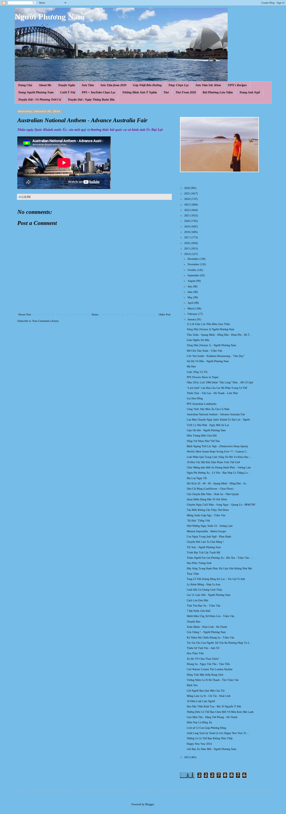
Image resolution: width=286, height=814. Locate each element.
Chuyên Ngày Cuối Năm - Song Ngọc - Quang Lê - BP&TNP (221, 504)
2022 (187, 210)
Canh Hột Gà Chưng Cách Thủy (204, 589)
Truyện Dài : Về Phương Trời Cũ (39, 99)
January (192, 319)
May (190, 297)
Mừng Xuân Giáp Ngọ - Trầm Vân (206, 515)
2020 (187, 221)
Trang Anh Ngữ (249, 92)
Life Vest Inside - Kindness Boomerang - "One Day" (216, 356)
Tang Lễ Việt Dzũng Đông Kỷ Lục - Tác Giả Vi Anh (216, 579)
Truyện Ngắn (66, 85)
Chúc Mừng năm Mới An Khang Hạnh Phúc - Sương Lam (219, 467)
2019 (187, 226)
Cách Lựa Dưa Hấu (197, 600)
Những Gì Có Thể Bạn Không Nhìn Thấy (210, 738)
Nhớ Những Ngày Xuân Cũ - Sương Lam (209, 525)
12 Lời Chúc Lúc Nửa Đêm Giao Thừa (208, 324)
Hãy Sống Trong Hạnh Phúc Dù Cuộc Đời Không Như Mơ (219, 568)
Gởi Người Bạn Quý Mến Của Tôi (206, 690)
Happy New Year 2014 (199, 743)
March (191, 308)
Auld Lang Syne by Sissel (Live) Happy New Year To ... (218, 733)
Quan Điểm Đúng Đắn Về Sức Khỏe (207, 499)
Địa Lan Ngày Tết (197, 478)
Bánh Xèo (192, 685)
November (194, 264)
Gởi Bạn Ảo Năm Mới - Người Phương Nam (211, 749)
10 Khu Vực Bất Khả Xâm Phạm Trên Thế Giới (213, 462)
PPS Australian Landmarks (201, 403)
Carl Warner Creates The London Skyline (209, 669)
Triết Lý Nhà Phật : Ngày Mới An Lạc (208, 425)
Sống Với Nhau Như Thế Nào (203, 441)
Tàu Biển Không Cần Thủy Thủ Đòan (208, 509)
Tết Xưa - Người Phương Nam (204, 547)
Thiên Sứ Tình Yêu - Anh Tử (203, 648)
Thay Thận (193, 573)
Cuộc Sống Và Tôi (197, 372)
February (193, 314)
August (192, 280)
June (190, 292)
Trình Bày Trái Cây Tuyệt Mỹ (203, 552)
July (190, 286)
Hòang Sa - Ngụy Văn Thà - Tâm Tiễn (208, 664)
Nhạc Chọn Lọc (178, 85)
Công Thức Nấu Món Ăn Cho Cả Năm (208, 409)
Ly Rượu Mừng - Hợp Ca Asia (203, 584)
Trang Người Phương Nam (36, 92)
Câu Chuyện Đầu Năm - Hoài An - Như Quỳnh (213, 494)
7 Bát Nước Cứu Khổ (198, 610)
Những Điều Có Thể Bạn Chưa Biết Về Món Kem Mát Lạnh (220, 711)
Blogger (149, 804)
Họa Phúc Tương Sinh (199, 563)
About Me (45, 85)
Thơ (166, 92)
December (193, 258)
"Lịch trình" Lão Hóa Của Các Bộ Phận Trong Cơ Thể (217, 387)
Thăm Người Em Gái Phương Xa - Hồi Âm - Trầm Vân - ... (220, 557)
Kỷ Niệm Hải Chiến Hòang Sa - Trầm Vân (210, 637)
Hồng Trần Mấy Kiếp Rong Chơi (205, 674)
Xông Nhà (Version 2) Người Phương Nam (210, 329)
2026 (187, 188)
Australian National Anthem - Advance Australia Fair (216, 414)
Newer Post (24, 314)
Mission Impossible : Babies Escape (206, 531)
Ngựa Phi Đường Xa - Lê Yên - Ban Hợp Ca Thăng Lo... (218, 472)
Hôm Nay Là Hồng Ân (199, 722)
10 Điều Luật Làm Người (201, 701)
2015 (187, 248)
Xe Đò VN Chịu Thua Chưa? (203, 658)
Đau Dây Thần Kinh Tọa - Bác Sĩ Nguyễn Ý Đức (214, 706)
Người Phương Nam (50, 16)
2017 (187, 237)
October (192, 270)
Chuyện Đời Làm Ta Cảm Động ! (205, 541)
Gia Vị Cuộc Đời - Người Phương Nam (208, 595)
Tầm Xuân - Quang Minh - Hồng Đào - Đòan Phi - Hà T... (219, 334)
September (194, 275)
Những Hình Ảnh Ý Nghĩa (139, 92)
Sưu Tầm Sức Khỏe (208, 85)
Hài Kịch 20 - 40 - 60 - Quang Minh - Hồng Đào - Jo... (217, 483)
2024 (187, 199)
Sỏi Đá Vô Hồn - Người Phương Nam (208, 361)
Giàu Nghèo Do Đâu (198, 340)
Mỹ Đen (191, 366)
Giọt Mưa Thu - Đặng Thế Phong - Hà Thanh (212, 717)
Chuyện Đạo (193, 621)
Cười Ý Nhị (67, 92)
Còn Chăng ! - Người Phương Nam (206, 632)
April (191, 302)
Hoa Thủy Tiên (195, 653)
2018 (187, 232)
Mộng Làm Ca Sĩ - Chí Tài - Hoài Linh (209, 696)
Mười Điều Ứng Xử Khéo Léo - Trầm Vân (210, 616)
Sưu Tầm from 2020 (113, 85)
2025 (187, 193)
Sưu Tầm (88, 85)
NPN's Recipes (237, 85)
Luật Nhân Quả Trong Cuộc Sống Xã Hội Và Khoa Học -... (220, 457)
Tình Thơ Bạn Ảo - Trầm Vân (203, 605)
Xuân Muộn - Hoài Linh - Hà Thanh (207, 626)
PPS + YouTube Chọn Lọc (99, 92)
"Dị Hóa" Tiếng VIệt (198, 520)
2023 (187, 204)
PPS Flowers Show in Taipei (202, 377)
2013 (187, 757)
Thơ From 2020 (185, 92)
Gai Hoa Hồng (195, 398)
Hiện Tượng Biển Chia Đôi (202, 435)
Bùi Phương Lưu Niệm (218, 92)
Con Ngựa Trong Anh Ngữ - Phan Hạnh (209, 536)
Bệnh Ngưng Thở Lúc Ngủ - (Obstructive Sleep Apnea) (217, 446)
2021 (187, 215)
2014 (187, 254)
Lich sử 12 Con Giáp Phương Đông (206, 727)
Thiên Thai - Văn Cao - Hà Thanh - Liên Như (212, 393)
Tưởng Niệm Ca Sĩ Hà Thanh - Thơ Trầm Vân (213, 680)
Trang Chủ (25, 85)
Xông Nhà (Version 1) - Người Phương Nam (211, 345)
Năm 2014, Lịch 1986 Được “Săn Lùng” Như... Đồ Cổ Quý (220, 382)
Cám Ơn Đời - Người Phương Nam (206, 430)
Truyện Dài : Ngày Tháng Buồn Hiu (91, 99)
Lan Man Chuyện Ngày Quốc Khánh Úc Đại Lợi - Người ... (220, 419)
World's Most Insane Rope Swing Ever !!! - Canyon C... (218, 451)
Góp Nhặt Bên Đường (147, 85)
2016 (187, 243)
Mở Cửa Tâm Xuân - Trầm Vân (204, 350)
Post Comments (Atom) (45, 321)
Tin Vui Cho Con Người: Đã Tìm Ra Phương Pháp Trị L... (219, 642)
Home (95, 314)
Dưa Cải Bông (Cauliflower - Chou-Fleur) (210, 488)
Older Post (164, 314)
